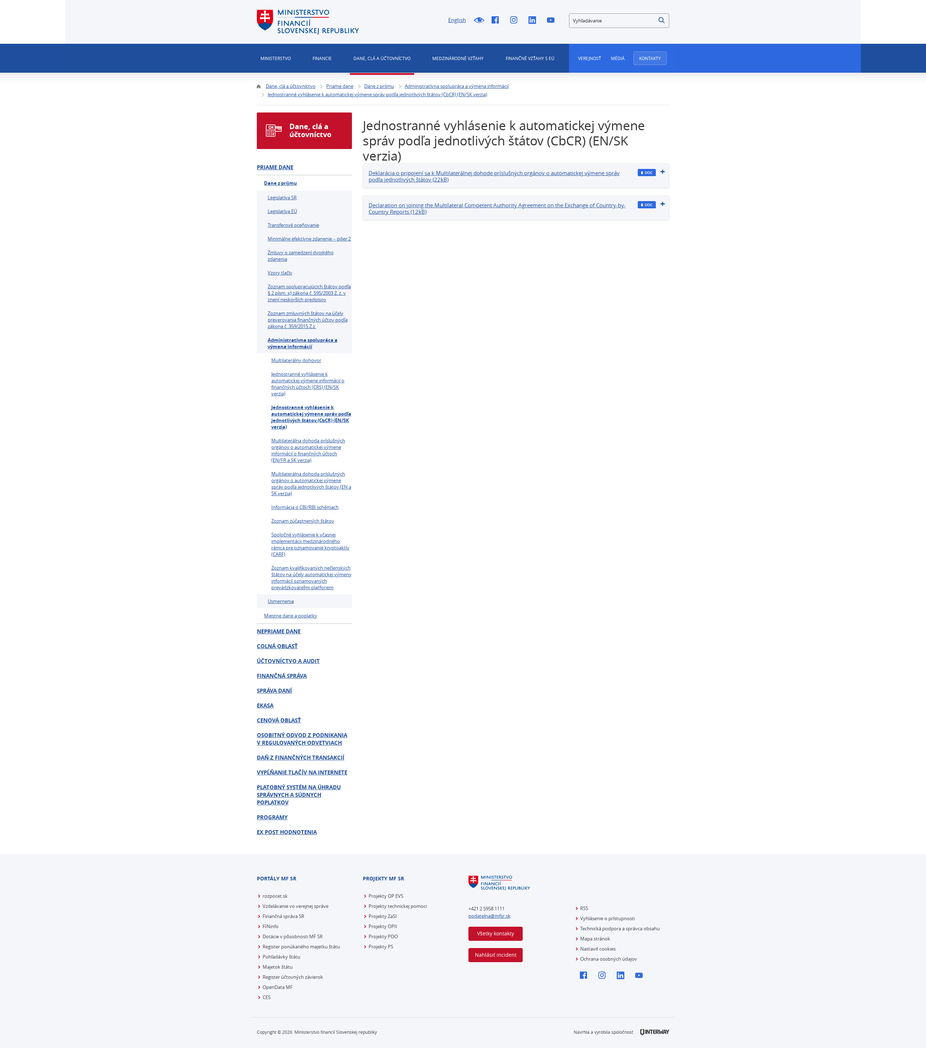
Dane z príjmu (280, 183)
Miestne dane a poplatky (290, 615)
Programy (272, 817)
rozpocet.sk (275, 896)
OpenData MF (278, 987)
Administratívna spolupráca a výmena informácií (302, 343)
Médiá (618, 58)
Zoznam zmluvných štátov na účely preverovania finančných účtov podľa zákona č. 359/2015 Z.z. (308, 320)
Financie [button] (322, 58)
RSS (584, 908)
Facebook (497, 20)
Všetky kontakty (495, 933)
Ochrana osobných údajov (608, 959)
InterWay (654, 1032)
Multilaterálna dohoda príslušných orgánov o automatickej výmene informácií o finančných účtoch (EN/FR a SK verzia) (308, 450)
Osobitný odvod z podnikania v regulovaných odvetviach (302, 739)
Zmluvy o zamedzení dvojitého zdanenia (301, 255)
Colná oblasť (277, 646)
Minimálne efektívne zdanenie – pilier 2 (309, 238)
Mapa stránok (595, 938)
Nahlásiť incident (496, 954)
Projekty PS (381, 946)
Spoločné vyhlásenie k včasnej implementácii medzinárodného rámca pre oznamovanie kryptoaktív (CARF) (310, 544)
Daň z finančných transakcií (300, 757)
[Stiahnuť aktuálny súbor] (647, 173)
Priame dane (275, 167)
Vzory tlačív (280, 272)
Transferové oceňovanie (293, 225)
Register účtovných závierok (293, 977)
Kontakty (650, 58)
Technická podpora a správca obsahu (620, 928)
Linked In (534, 20)
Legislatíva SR (282, 197)
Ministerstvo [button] (275, 58)
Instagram (515, 20)
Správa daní (274, 690)
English (457, 20)
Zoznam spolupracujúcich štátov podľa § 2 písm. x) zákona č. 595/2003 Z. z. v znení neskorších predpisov (309, 293)
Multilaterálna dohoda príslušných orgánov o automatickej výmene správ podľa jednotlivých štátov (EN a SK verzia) (311, 484)
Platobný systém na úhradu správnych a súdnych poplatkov (299, 794)
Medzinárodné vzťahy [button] (458, 58)
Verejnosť (589, 58)
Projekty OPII (383, 926)
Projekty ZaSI (383, 916)
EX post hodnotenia (287, 832)
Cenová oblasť (279, 720)
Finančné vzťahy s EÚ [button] (530, 58)
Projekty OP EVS (386, 896)
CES (267, 997)
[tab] (516, 176)
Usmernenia (281, 601)
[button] (662, 20)
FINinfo (271, 926)
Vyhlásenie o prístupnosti (607, 918)
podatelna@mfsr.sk (489, 916)
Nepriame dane (279, 631)
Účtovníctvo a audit (288, 661)
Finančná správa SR (283, 916)
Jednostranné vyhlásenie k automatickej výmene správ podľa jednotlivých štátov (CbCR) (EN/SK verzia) (311, 417)
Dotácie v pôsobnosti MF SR (293, 936)
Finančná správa (282, 676)
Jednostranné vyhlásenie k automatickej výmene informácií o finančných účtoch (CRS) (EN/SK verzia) (307, 384)
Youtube (552, 20)
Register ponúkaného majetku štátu (301, 946)
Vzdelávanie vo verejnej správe (295, 906)
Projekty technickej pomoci (398, 906)
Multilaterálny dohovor (296, 360)
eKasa (265, 705)
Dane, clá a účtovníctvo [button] (382, 58)
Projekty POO (383, 936)
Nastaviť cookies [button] (598, 949)
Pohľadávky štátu (281, 956)
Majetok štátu (278, 967)
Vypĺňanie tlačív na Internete (302, 772)
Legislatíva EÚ (282, 211)
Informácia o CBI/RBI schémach (305, 507)
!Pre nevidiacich (478, 20)
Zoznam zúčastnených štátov (302, 521)
